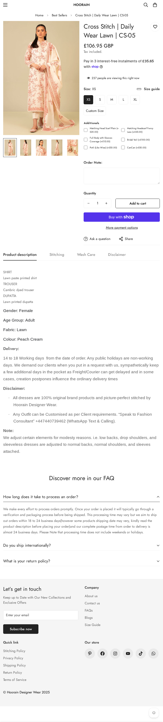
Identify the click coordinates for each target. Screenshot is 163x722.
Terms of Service (14, 679)
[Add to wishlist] (155, 27)
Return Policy (12, 672)
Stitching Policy (14, 650)
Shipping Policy (14, 665)
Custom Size (95, 110)
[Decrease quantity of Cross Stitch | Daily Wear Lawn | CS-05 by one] (88, 203)
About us (91, 596)
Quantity (90, 193)
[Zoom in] (70, 30)
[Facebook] (102, 653)
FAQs (89, 610)
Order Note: (93, 162)
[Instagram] (115, 653)
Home (39, 15)
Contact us (92, 603)
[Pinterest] (90, 653)
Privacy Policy (13, 658)
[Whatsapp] (153, 653)
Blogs (89, 617)
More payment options (122, 227)
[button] (155, 5)
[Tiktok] (141, 653)
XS (88, 99)
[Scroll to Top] (155, 699)
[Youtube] (128, 653)
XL (135, 99)
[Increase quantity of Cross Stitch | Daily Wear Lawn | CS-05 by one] (106, 203)
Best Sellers (59, 15)
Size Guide (92, 624)
